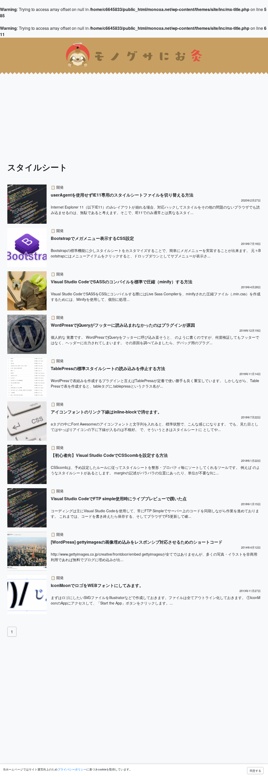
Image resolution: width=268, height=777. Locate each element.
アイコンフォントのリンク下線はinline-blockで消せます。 (106, 412)
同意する (255, 770)
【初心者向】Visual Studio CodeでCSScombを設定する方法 (109, 455)
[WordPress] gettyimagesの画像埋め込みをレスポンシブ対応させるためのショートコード (136, 542)
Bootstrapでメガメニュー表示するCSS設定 (92, 238)
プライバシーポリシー (72, 769)
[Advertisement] (134, 108)
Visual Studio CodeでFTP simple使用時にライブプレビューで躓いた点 (119, 499)
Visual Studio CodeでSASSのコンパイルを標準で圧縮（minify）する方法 (121, 282)
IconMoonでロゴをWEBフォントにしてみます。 (97, 585)
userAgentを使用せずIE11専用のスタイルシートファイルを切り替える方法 (122, 195)
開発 (60, 187)
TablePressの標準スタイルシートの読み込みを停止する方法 (108, 368)
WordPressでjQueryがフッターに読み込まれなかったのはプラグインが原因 (123, 325)
